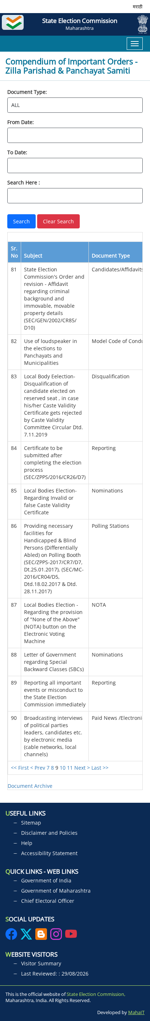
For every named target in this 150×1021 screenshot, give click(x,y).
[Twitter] (26, 936)
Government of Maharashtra (56, 890)
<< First (20, 767)
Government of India (46, 880)
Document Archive (30, 785)
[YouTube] (71, 936)
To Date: (17, 152)
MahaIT (136, 1012)
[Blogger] (41, 936)
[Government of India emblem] (140, 24)
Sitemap (31, 822)
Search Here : (23, 182)
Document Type (111, 255)
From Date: (20, 122)
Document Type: (27, 91)
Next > (82, 767)
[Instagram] (56, 936)
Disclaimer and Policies (49, 832)
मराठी (137, 6)
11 (70, 767)
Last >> (99, 767)
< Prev (37, 767)
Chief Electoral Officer (47, 900)
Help (26, 842)
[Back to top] (138, 988)
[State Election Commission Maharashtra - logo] (14, 24)
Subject (33, 255)
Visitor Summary (41, 963)
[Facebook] (12, 936)
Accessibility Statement (49, 853)
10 (63, 767)
